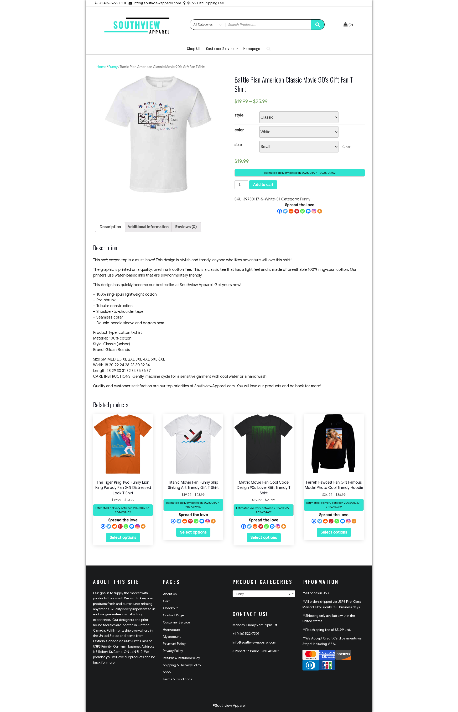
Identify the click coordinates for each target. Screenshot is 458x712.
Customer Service (220, 48)
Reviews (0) (186, 227)
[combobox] (264, 593)
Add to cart (263, 185)
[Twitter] (285, 211)
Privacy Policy (173, 651)
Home (101, 67)
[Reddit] (291, 211)
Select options (123, 537)
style (239, 115)
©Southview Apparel (229, 705)
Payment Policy (174, 643)
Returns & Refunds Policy (181, 658)
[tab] (110, 227)
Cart (166, 601)
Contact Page (173, 615)
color (239, 130)
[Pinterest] (296, 211)
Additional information (148, 227)
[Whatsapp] (302, 211)
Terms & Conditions (177, 679)
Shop (167, 672)
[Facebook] (279, 211)
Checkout (170, 608)
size (238, 144)
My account (172, 636)
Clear (346, 147)
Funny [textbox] (262, 594)
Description (110, 227)
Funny (113, 67)
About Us (170, 594)
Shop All (193, 48)
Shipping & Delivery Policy (182, 665)
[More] (319, 211)
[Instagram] (314, 211)
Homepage (251, 48)
